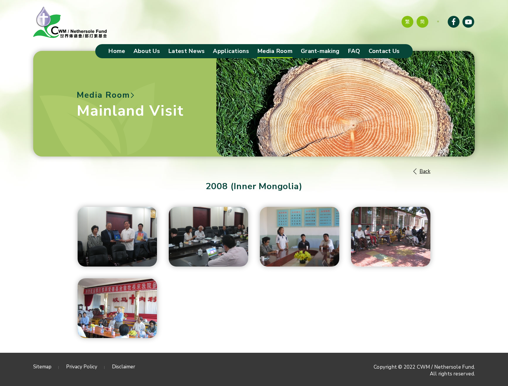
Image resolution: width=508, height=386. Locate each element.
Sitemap (42, 366)
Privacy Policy (81, 366)
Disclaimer (123, 366)
